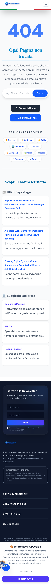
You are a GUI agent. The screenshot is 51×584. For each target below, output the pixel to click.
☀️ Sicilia (42, 140)
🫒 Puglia (28, 152)
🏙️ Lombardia (18, 146)
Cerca (40, 93)
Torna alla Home (27, 108)
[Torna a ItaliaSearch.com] (12, 4)
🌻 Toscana (10, 140)
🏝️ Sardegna (26, 140)
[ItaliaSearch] (10, 443)
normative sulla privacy (31, 428)
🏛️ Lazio (41, 152)
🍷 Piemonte (18, 159)
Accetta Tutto (25, 579)
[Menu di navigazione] (46, 4)
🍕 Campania (12, 152)
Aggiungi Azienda (27, 117)
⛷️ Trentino (34, 159)
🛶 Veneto (34, 146)
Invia (25, 422)
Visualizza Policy (25, 571)
